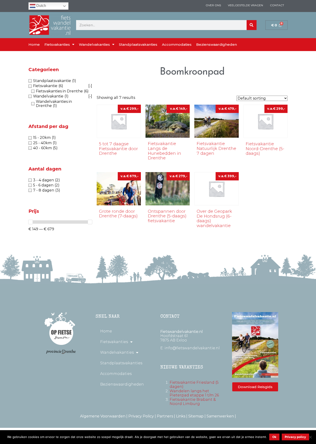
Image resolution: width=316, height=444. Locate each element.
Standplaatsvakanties (138, 44)
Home (34, 44)
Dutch (40, 6)
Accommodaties (177, 44)
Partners (165, 416)
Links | (182, 416)
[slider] (30, 222)
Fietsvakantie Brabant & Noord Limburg (193, 401)
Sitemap (196, 416)
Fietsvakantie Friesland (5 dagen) (194, 384)
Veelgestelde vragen (245, 5)
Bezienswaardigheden (216, 44)
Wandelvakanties (94, 44)
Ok (274, 437)
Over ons (213, 5)
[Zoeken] (252, 25)
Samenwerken (220, 416)
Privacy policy (295, 437)
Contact (277, 5)
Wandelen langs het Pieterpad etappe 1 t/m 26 (194, 393)
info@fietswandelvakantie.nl (192, 348)
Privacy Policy (141, 416)
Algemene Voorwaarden (102, 416)
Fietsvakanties (57, 44)
